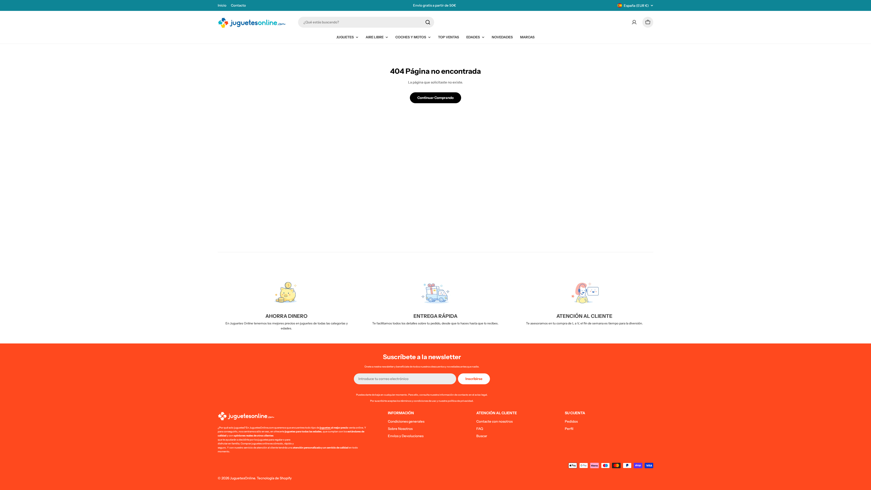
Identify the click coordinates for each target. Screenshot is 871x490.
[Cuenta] (634, 22)
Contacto (238, 5)
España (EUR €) (636, 5)
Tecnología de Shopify (274, 478)
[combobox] (366, 22)
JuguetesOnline (242, 478)
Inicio (222, 5)
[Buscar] (428, 22)
